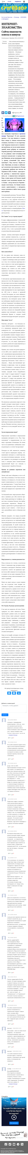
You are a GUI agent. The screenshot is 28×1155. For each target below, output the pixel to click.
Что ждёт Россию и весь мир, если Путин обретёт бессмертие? (14, 1111)
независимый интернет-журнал (14, 11)
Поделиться (17, 112)
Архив (9, 1)
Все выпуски (14, 1123)
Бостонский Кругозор (11, 1148)
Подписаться (20, 116)
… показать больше (12, 735)
